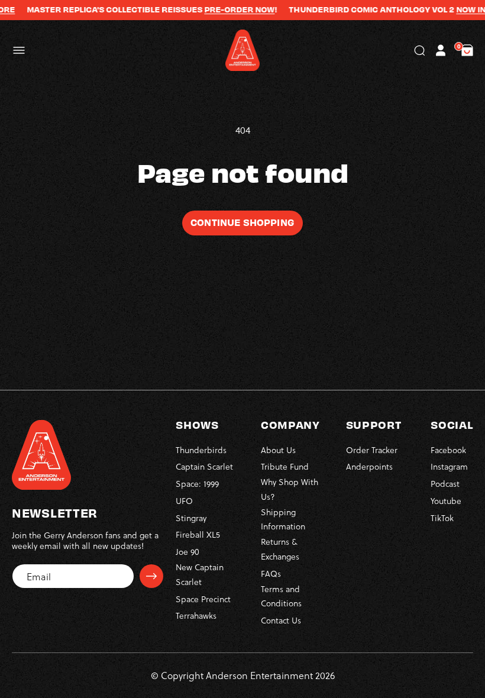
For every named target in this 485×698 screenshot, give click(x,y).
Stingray (191, 518)
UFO (184, 501)
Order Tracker (371, 450)
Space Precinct (203, 599)
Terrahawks (196, 615)
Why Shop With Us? (289, 489)
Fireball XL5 (198, 534)
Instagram (449, 466)
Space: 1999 (197, 483)
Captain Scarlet (204, 466)
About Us (278, 450)
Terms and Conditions (281, 596)
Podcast (445, 483)
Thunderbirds (201, 450)
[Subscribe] (151, 576)
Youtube (446, 501)
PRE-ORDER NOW (230, 9)
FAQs (271, 573)
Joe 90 (187, 551)
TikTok (442, 518)
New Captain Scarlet (200, 574)
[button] (19, 50)
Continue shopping (242, 222)
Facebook (448, 450)
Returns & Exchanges (280, 549)
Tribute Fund (285, 466)
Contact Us (281, 620)
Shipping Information (283, 519)
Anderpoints (369, 466)
